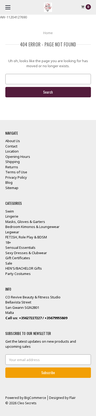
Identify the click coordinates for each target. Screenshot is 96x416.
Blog (9, 182)
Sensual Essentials (20, 247)
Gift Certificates (17, 257)
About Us (12, 140)
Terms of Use (16, 172)
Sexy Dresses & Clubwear (26, 252)
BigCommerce (35, 397)
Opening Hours (17, 156)
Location (12, 151)
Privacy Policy (16, 177)
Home (48, 32)
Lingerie (11, 216)
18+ (8, 242)
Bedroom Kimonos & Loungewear (32, 226)
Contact (11, 146)
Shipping (12, 161)
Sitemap (11, 187)
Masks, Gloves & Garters (25, 221)
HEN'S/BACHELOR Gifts (23, 268)
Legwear (12, 232)
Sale (8, 263)
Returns (11, 167)
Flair (72, 397)
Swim (9, 211)
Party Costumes (18, 273)
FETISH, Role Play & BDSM (26, 237)
